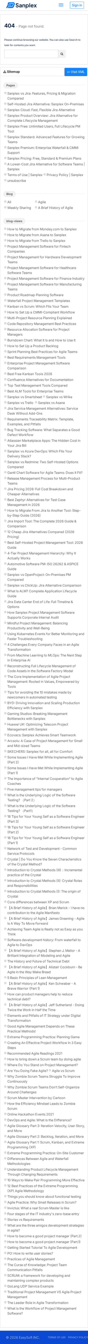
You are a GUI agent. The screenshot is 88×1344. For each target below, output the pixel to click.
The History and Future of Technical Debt (38, 961)
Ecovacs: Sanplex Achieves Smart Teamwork (41, 735)
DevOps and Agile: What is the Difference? (39, 1120)
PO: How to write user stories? (30, 1253)
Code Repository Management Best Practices (41, 324)
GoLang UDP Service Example (30, 1286)
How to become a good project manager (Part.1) (44, 1242)
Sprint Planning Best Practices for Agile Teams (42, 352)
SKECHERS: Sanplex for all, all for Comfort (39, 751)
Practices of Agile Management (31, 1259)
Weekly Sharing (19, 208)
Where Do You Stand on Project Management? (42, 1065)
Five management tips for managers (34, 789)
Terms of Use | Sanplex (25, 175)
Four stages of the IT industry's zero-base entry (43, 1214)
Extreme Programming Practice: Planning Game (43, 1037)
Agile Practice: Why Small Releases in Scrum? (41, 1202)
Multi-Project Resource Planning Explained (39, 318)
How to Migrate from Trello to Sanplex (36, 241)
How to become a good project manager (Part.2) (44, 1236)
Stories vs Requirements (25, 1220)
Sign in (77, 5)
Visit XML (77, 71)
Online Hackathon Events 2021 (30, 1114)
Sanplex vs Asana (51, 403)
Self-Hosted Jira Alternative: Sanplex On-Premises (45, 104)
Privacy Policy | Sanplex (65, 175)
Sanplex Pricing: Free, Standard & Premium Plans (44, 158)
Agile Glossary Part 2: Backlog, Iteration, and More (45, 1136)
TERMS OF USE (57, 1337)
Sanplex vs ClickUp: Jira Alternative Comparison (44, 585)
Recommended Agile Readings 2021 (34, 1053)
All (9, 202)
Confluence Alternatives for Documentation (40, 380)
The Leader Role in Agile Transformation (37, 1303)
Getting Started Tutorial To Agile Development (42, 1247)
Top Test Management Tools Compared (37, 385)
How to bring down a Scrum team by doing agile (44, 1059)
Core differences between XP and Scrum (38, 902)
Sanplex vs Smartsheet (24, 397)
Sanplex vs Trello (20, 403)
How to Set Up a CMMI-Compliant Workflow (41, 312)
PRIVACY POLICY (78, 1337)
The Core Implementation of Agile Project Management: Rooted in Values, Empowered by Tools (43, 682)
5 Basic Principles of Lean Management (37, 978)
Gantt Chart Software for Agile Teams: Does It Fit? (44, 473)
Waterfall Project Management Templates (38, 301)
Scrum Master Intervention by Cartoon (36, 1098)
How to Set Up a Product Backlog (32, 346)
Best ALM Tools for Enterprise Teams (35, 391)
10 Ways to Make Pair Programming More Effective (46, 1180)
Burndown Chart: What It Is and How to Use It (41, 340)
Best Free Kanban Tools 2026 (29, 374)
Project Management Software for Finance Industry (46, 278)
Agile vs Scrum (63, 1071)
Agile (42, 202)
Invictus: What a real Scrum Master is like (38, 1208)
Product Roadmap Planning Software (35, 295)
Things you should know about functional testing (44, 1196)
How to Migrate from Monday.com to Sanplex (42, 229)
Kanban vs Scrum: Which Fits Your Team (38, 306)
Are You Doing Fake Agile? (27, 1071)
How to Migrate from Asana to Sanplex (36, 235)
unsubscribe (16, 181)
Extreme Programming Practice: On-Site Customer (45, 1153)
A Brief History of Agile (55, 208)
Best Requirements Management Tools (36, 357)
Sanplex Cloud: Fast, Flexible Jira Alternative (41, 110)
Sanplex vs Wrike (59, 397)
